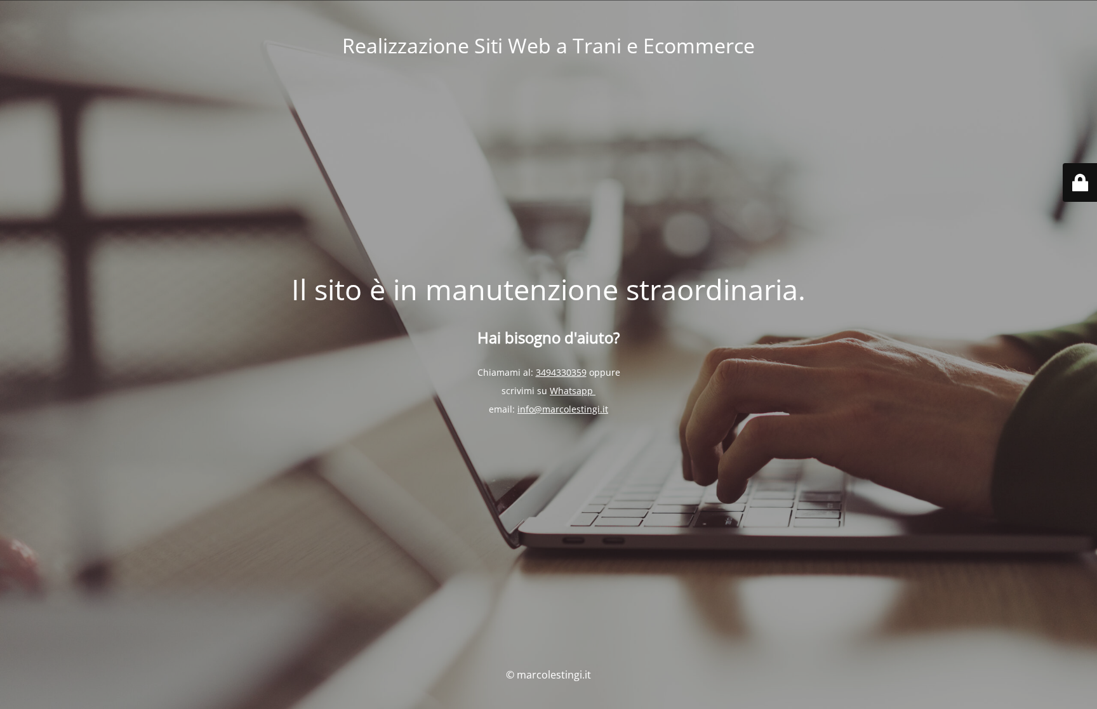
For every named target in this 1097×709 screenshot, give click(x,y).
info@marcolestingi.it (562, 409)
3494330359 (561, 372)
